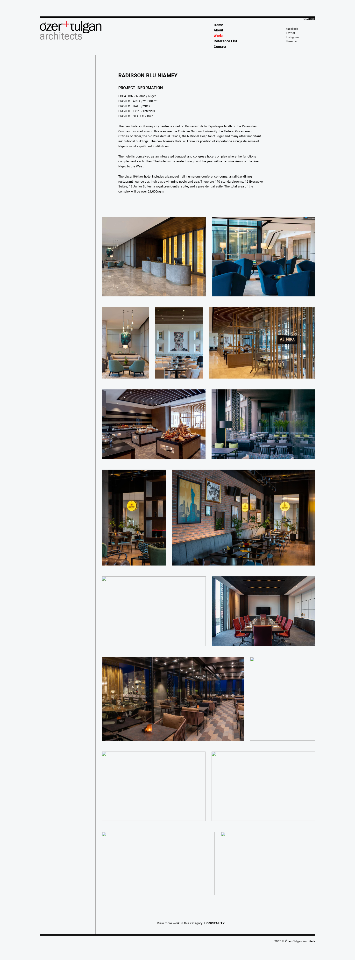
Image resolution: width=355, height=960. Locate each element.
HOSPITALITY (214, 923)
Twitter (290, 33)
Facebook (292, 28)
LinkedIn (291, 41)
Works (218, 36)
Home (218, 25)
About (218, 30)
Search (309, 19)
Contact (220, 47)
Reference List (225, 41)
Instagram (292, 37)
